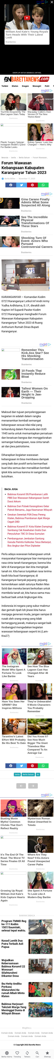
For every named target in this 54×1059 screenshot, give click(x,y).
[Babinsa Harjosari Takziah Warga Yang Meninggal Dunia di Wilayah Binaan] (40, 1009)
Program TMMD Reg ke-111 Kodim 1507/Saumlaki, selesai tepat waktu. (14, 925)
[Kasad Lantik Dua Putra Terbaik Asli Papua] (40, 946)
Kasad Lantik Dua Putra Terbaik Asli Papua (12, 943)
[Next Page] (33, 786)
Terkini (5, 86)
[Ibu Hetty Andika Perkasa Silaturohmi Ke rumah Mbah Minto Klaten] (40, 989)
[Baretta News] (27, 79)
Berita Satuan (28, 774)
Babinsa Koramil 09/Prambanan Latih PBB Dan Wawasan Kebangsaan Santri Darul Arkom (28, 498)
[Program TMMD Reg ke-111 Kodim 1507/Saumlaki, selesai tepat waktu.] (40, 926)
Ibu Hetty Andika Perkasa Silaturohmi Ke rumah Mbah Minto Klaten (13, 990)
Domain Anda (7, 1033)
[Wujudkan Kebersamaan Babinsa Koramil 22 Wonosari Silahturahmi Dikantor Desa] (40, 966)
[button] (10, 185)
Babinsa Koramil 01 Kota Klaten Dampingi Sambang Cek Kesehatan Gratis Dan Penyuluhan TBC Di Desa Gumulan (30, 530)
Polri (47, 86)
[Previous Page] (21, 786)
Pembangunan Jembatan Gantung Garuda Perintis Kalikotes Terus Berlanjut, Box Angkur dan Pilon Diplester (29, 542)
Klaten (15, 86)
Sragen (25, 86)
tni (38, 774)
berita (17, 774)
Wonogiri (37, 86)
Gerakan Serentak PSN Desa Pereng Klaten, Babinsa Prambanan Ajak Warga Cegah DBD (29, 518)
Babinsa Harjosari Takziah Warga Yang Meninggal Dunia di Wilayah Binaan (14, 1008)
